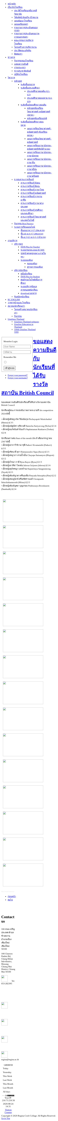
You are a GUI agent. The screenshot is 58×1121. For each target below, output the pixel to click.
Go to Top (5, 1118)
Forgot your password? (18, 375)
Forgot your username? (18, 378)
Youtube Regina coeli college (6, 1012)
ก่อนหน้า (12, 896)
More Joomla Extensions (7, 891)
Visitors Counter (8, 1111)
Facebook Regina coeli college (6, 1029)
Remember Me (10, 357)
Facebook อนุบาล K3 (6, 1045)
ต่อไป (10, 900)
